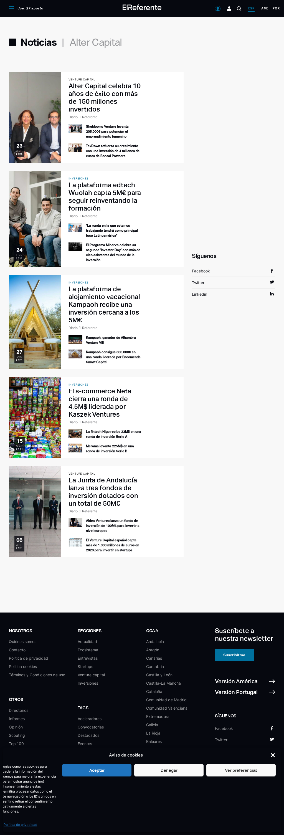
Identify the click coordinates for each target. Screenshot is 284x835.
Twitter (198, 282)
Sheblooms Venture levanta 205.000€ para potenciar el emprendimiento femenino (107, 131)
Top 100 (16, 743)
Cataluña (154, 691)
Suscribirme (234, 655)
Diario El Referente (83, 117)
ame (264, 8)
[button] (273, 755)
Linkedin (199, 294)
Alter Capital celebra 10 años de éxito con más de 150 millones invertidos (105, 97)
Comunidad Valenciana (166, 708)
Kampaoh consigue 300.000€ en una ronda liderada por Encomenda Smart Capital (113, 357)
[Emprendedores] (229, 8)
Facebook (201, 271)
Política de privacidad (20, 825)
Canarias (154, 658)
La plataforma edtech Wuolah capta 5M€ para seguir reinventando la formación (105, 196)
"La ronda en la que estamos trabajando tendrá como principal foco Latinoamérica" (112, 230)
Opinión (16, 727)
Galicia (152, 724)
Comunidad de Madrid (166, 699)
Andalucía (155, 641)
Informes (17, 718)
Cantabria (155, 666)
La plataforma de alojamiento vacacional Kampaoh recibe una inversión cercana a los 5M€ (104, 304)
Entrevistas (88, 658)
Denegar (169, 770)
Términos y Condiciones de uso (37, 674)
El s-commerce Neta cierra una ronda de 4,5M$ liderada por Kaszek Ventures (100, 402)
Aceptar (97, 770)
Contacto (17, 649)
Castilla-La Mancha (163, 683)
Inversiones (88, 683)
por (276, 8)
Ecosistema (88, 649)
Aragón (152, 649)
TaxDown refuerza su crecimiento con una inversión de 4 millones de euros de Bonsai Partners (113, 151)
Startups (85, 666)
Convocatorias (91, 727)
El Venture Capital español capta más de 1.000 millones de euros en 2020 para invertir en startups (112, 545)
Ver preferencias (241, 770)
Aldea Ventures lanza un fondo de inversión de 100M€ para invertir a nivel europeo (113, 526)
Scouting (17, 735)
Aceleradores (90, 718)
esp (251, 8)
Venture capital (91, 674)
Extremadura (157, 716)
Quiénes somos (22, 641)
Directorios (18, 710)
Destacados (88, 735)
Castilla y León (159, 674)
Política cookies (23, 666)
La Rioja (153, 733)
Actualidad (87, 641)
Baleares (154, 741)
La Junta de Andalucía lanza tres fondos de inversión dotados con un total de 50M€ (103, 491)
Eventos (85, 743)
